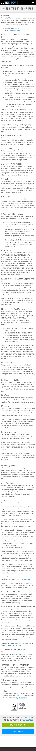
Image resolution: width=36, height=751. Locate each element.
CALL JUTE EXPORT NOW (18, 725)
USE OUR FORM (18, 731)
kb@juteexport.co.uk (14, 31)
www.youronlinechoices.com (22, 579)
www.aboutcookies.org (14, 645)
